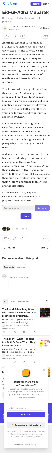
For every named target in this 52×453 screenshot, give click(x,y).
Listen (46, 28)
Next (42, 248)
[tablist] (14, 267)
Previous (11, 248)
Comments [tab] (9, 267)
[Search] (47, 301)
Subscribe (36, 4)
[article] (26, 321)
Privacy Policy (34, 437)
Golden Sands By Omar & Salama (23, 27)
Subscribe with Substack (28, 425)
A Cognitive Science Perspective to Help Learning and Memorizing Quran (18, 350)
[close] (44, 370)
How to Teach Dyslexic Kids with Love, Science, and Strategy (17, 321)
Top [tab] (5, 301)
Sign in (46, 4)
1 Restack (23, 229)
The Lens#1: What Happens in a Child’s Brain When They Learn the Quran (18, 342)
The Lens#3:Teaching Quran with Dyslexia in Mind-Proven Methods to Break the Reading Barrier (19, 312)
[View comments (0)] (14, 36)
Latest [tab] (13, 301)
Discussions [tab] (23, 301)
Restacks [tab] (21, 267)
